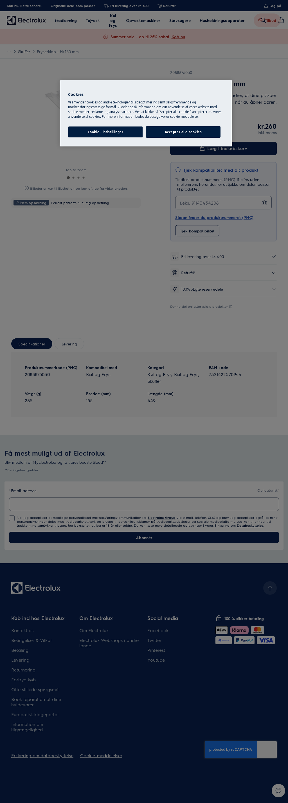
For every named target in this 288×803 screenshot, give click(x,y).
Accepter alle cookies (183, 132)
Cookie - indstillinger (105, 132)
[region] (146, 113)
